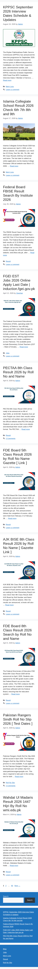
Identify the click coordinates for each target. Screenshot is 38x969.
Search (5, 896)
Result (8, 261)
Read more (7, 80)
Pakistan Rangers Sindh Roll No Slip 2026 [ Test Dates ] (17, 719)
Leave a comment (12, 90)
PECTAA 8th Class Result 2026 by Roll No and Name (18, 372)
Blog (4, 949)
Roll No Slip (10, 783)
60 (12, 886)
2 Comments (10, 438)
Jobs (7, 353)
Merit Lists (10, 87)
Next (17, 886)
